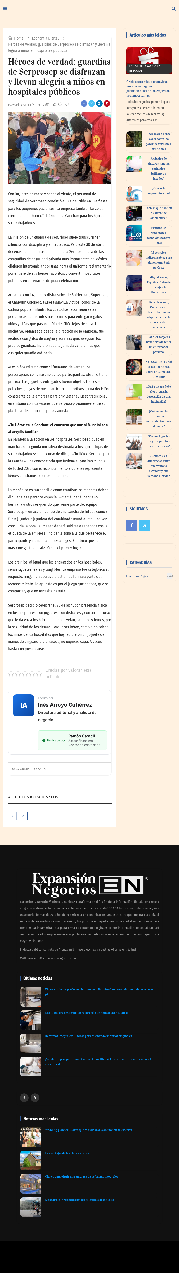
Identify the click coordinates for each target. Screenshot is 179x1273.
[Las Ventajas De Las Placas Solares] (30, 1160)
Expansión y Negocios (36, 1254)
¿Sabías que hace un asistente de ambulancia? (159, 213)
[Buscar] (174, 8)
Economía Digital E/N (21, 104)
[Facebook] (84, 103)
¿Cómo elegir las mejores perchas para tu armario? (159, 441)
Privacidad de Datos (108, 1260)
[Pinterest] (107, 103)
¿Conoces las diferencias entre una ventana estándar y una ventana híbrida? (158, 466)
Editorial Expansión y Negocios (145, 68)
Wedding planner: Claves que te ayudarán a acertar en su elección (88, 1130)
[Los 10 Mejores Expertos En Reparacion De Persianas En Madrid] (30, 1020)
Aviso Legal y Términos (79, 1260)
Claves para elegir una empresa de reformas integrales (81, 1176)
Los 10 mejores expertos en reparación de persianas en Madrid (86, 1013)
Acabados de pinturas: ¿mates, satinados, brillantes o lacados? (158, 169)
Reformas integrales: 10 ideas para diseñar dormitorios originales (88, 1036)
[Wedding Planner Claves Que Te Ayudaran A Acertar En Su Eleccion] (30, 1137)
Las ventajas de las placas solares (67, 1153)
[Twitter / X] (91, 103)
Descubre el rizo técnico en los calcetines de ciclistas (79, 1200)
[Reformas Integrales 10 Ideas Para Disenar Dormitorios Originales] (30, 1043)
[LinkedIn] (99, 103)
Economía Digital (45, 38)
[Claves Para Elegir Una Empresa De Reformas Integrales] (30, 1184)
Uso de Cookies (132, 1260)
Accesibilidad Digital (50, 1260)
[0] (54, 104)
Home (18, 38)
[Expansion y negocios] (66, 8)
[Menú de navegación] (5, 8)
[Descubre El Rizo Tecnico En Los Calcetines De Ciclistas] (30, 1207)
